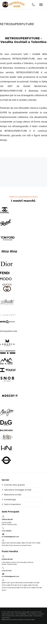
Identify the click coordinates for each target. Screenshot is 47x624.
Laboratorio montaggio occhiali (17, 489)
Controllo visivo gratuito (14, 485)
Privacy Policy (38, 616)
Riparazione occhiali (12, 494)
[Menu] (41, 4)
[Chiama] (33, 5)
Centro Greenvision (12, 504)
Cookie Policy (6, 618)
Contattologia (10, 499)
